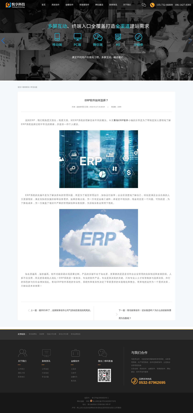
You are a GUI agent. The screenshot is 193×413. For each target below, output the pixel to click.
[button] (3, 40)
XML (88, 401)
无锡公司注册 (51, 334)
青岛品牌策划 (75, 334)
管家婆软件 (84, 5)
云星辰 (73, 369)
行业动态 (45, 373)
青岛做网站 (33, 334)
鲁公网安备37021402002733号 (104, 401)
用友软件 (55, 5)
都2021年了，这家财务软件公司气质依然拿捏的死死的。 (65, 310)
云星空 (73, 373)
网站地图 (80, 401)
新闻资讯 (113, 5)
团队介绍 (21, 373)
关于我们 (127, 5)
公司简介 (21, 369)
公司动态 (45, 369)
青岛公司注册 (63, 334)
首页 (44, 5)
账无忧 (73, 381)
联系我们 (21, 377)
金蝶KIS (74, 377)
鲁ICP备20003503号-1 (100, 398)
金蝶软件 (69, 5)
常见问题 (34, 87)
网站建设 (99, 5)
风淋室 (41, 334)
